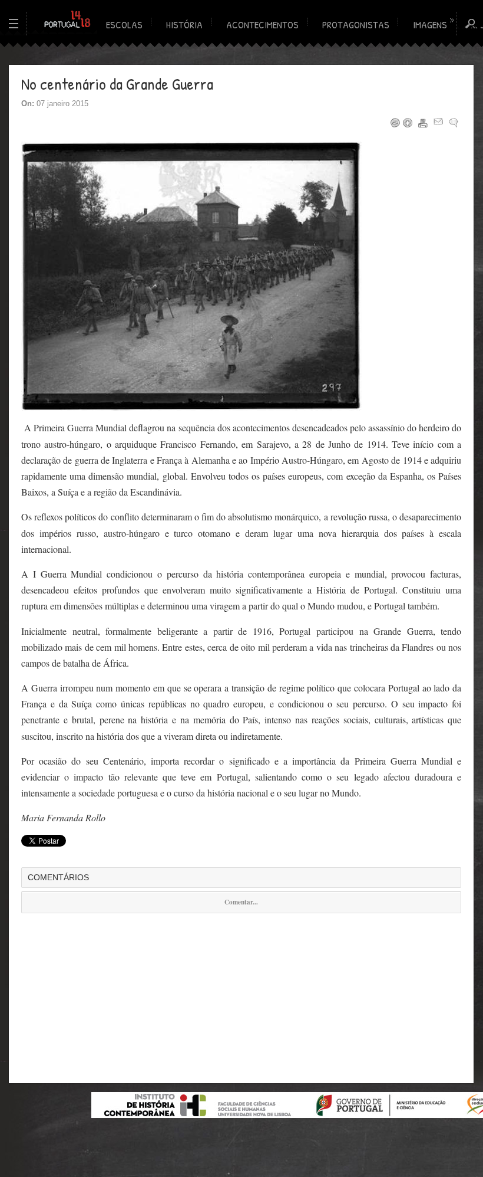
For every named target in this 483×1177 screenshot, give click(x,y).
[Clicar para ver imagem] (191, 407)
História (184, 24)
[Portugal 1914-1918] (68, 20)
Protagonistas (355, 24)
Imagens (430, 24)
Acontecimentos (262, 24)
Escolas (124, 24)
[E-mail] (438, 122)
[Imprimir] (423, 122)
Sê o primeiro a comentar (453, 122)
